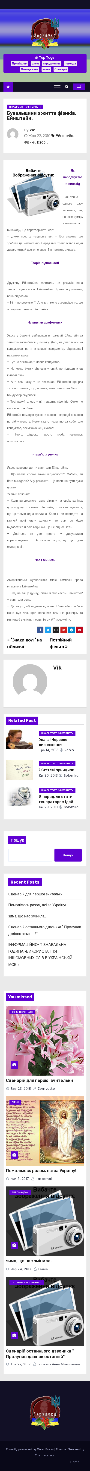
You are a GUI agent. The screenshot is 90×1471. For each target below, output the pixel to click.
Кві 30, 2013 (48, 775)
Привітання (19, 63)
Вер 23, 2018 (21, 1088)
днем (35, 63)
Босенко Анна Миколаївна (58, 1364)
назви (46, 69)
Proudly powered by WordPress (30, 1449)
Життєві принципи (56, 770)
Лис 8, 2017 (20, 1178)
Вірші (15, 1102)
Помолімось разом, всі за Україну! (37, 905)
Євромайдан (20, 1192)
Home (75, 1462)
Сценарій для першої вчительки (35, 894)
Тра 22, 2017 (21, 1364)
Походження (29, 69)
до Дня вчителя (22, 1012)
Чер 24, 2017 (21, 1269)
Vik (32, 130)
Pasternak (44, 1178)
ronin (68, 750)
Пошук (17, 840)
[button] (68, 87)
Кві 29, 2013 (48, 807)
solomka (70, 775)
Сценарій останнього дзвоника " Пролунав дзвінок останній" (40, 1354)
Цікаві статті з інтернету (25, 107)
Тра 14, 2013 (48, 750)
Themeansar (44, 1455)
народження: (51, 63)
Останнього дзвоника (26, 1282)
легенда (70, 63)
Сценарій (60, 69)
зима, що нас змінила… (27, 916)
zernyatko (46, 1088)
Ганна (42, 1269)
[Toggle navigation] (57, 87)
